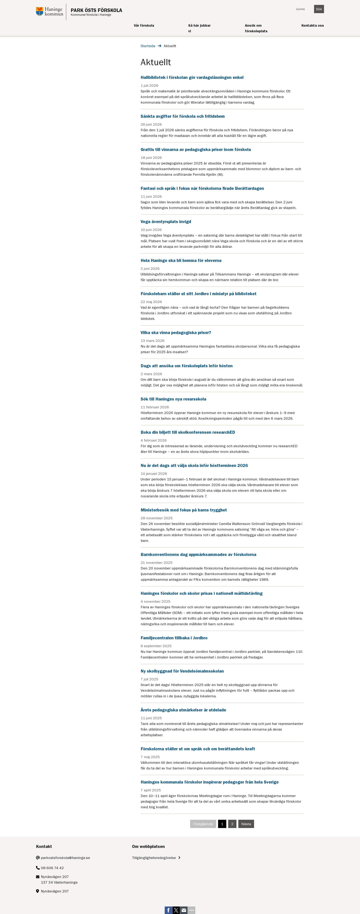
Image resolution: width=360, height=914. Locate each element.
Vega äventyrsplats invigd (166, 221)
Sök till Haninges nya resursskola (173, 399)
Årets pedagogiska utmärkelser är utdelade (183, 710)
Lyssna (300, 9)
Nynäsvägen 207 (55, 891)
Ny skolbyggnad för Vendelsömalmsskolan (182, 671)
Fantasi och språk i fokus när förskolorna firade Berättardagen (202, 188)
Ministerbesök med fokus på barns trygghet (184, 510)
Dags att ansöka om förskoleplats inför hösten (187, 365)
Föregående (204, 825)
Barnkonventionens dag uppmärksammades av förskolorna (198, 554)
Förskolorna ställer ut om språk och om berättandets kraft (198, 749)
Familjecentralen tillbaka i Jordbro (174, 638)
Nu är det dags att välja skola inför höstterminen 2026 (194, 465)
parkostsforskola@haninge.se (65, 858)
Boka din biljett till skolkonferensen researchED (188, 432)
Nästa (247, 825)
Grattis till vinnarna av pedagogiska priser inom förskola (196, 149)
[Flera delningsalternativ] (191, 910)
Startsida (148, 46)
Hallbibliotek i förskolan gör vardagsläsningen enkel (192, 77)
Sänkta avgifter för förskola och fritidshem (183, 116)
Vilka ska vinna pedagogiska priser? (176, 332)
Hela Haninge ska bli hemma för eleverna (181, 260)
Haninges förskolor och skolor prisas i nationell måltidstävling (201, 593)
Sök (319, 9)
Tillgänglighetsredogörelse (154, 858)
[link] (168, 910)
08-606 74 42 (52, 868)
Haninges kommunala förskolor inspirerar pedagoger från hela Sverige (210, 782)
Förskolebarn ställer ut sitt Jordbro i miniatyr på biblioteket (198, 293)
